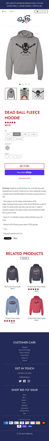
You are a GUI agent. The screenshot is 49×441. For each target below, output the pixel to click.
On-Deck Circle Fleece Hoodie (36, 286)
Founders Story (24, 411)
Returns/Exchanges (24, 350)
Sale (24, 413)
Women (24, 400)
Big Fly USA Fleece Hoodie (13, 286)
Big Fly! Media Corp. (27, 433)
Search (24, 361)
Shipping (24, 347)
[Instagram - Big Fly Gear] (28, 381)
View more (24, 258)
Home (24, 395)
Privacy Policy (24, 355)
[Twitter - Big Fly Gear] (20, 381)
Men (23, 397)
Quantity (7, 154)
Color (8, 144)
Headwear (24, 405)
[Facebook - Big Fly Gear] (24, 381)
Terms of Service (24, 353)
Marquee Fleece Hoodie (13, 318)
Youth (23, 403)
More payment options (24, 178)
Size (6, 131)
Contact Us (24, 358)
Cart (42, 11)
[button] (10, 122)
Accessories (24, 408)
